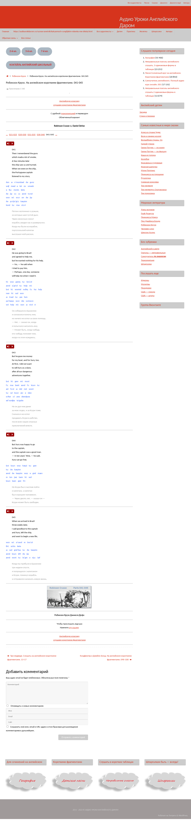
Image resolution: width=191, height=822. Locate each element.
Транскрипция (147, 260)
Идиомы (145, 280)
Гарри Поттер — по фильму (154, 152)
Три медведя (147, 186)
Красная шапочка (149, 167)
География (150, 58)
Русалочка (146, 178)
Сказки (155, 3)
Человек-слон (147, 229)
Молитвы (145, 284)
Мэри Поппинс (148, 171)
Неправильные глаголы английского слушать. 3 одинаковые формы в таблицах (162, 66)
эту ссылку (74, 628)
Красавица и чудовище (151, 163)
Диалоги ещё (175, 3)
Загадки (143, 112)
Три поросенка (148, 193)
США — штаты (147, 296)
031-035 (32, 135)
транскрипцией (68, 114)
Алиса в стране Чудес (151, 132)
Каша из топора (148, 155)
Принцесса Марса (149, 217)
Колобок (145, 159)
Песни (146, 3)
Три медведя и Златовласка (154, 190)
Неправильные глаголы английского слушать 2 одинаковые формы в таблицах (162, 92)
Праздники (146, 288)
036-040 (41, 135)
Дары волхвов (147, 210)
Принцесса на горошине (152, 174)
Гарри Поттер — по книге (152, 148)
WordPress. (183, 816)
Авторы (186, 3)
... (7, 135)
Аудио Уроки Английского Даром (148, 23)
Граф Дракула (147, 214)
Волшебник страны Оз (151, 140)
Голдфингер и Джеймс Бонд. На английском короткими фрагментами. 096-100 (106, 658)
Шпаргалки (146, 264)
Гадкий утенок (147, 144)
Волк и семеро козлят (151, 136)
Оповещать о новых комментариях (27, 706)
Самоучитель (153, 256)
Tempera (172, 816)
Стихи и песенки (147, 116)
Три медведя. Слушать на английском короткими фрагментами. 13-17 (31, 658)
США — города (148, 292)
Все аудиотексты (134, 3)
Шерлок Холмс (148, 233)
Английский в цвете (150, 249)
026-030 (22, 135)
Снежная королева (150, 182)
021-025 (13, 135)
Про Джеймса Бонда (150, 221)
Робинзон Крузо (19, 76)
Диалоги (163, 3)
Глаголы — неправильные (153, 253)
